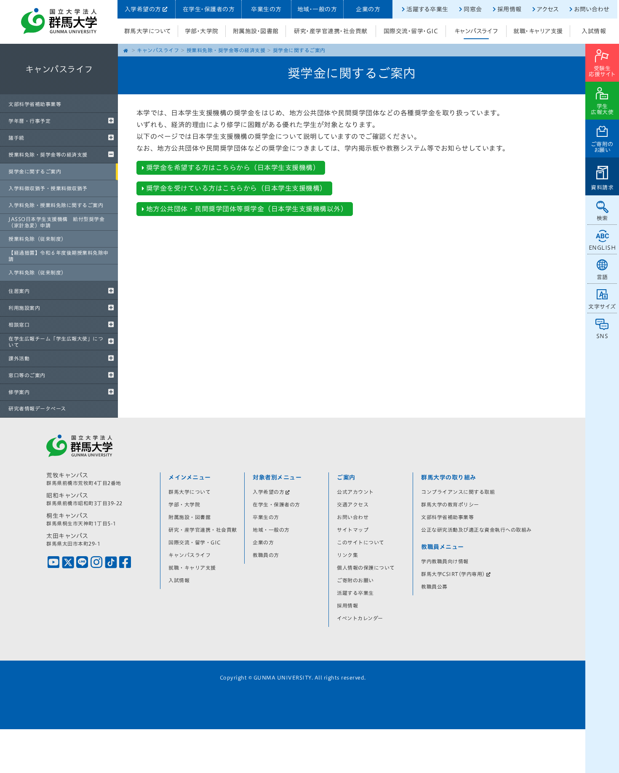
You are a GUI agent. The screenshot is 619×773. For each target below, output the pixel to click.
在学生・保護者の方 (209, 9)
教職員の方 (266, 554)
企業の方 (368, 9)
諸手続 (16, 137)
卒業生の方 (266, 9)
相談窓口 (18, 324)
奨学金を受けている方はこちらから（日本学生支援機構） (236, 188)
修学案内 (18, 391)
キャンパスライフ (476, 31)
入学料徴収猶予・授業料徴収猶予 (48, 188)
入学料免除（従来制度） (37, 272)
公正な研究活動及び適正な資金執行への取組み (476, 529)
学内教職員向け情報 (445, 561)
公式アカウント (355, 491)
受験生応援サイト (602, 71)
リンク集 (347, 554)
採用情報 (509, 9)
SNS (602, 336)
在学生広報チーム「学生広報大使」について (55, 341)
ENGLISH (602, 248)
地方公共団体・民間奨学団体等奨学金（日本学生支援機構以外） (247, 208)
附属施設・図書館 (256, 31)
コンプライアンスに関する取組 (458, 491)
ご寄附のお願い (602, 147)
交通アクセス (352, 504)
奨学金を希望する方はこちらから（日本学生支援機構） (233, 167)
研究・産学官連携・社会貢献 (331, 31)
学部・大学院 (202, 31)
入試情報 (594, 31)
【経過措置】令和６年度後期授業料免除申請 (58, 255)
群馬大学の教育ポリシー (450, 504)
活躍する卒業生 (427, 9)
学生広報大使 (602, 109)
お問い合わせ (591, 9)
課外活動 (18, 358)
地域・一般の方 (317, 9)
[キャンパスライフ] (59, 93)
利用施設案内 (24, 307)
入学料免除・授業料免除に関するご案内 (55, 205)
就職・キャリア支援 (538, 31)
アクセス (548, 9)
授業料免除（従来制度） (37, 238)
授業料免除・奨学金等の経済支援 (48, 154)
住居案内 (18, 290)
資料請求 (602, 187)
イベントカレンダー (360, 618)
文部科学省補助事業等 (34, 104)
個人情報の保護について (366, 567)
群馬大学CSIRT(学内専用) (453, 573)
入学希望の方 (143, 9)
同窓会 (473, 9)
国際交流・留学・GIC (411, 31)
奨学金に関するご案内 (34, 171)
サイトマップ (352, 529)
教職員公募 (434, 586)
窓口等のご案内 (26, 375)
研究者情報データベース (37, 408)
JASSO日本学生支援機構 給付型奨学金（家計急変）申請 (56, 221)
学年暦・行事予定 (29, 120)
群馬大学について (147, 31)
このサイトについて (360, 542)
